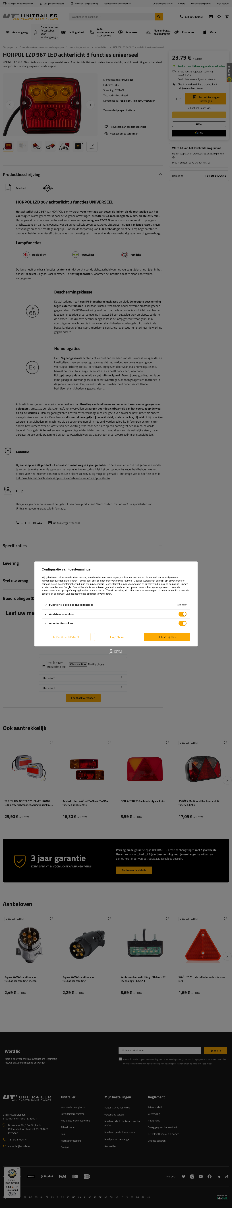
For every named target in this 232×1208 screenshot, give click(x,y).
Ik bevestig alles (167, 637)
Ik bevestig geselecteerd (66, 637)
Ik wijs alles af (117, 637)
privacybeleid (97, 584)
